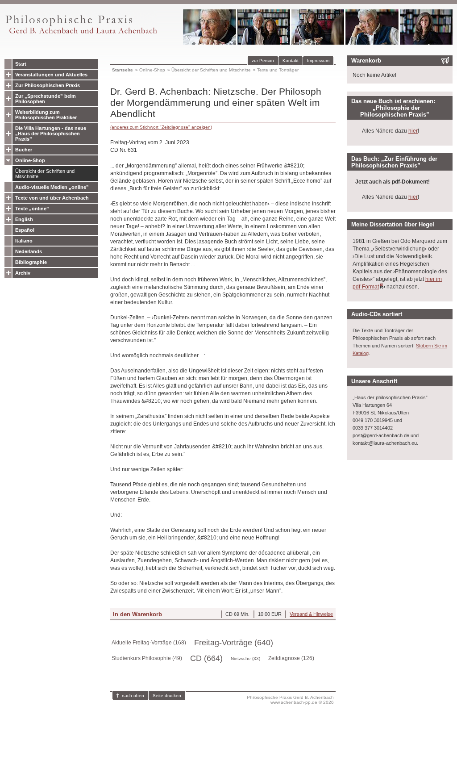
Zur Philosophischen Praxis (47, 85)
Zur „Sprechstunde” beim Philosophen (45, 98)
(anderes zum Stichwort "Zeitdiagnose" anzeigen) (161, 127)
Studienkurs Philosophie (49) (147, 658)
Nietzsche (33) (245, 658)
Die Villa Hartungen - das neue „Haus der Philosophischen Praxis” (50, 133)
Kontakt (291, 60)
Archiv (22, 273)
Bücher (23, 149)
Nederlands (28, 251)
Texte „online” (32, 208)
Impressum (318, 60)
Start (20, 64)
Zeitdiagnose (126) (291, 658)
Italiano (24, 240)
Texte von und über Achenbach (52, 198)
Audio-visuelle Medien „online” (52, 187)
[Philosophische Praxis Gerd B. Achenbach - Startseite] (80, 33)
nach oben (133, 695)
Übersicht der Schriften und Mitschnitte (45, 173)
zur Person (263, 60)
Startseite (122, 69)
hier (413, 131)
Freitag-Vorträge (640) (233, 642)
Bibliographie (31, 262)
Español (24, 230)
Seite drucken (167, 695)
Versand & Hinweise (311, 614)
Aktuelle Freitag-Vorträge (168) (149, 642)
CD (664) (206, 658)
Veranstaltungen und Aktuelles (51, 74)
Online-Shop (30, 160)
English (24, 219)
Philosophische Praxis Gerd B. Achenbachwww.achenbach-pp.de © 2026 (290, 700)
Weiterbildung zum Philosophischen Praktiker (46, 114)
